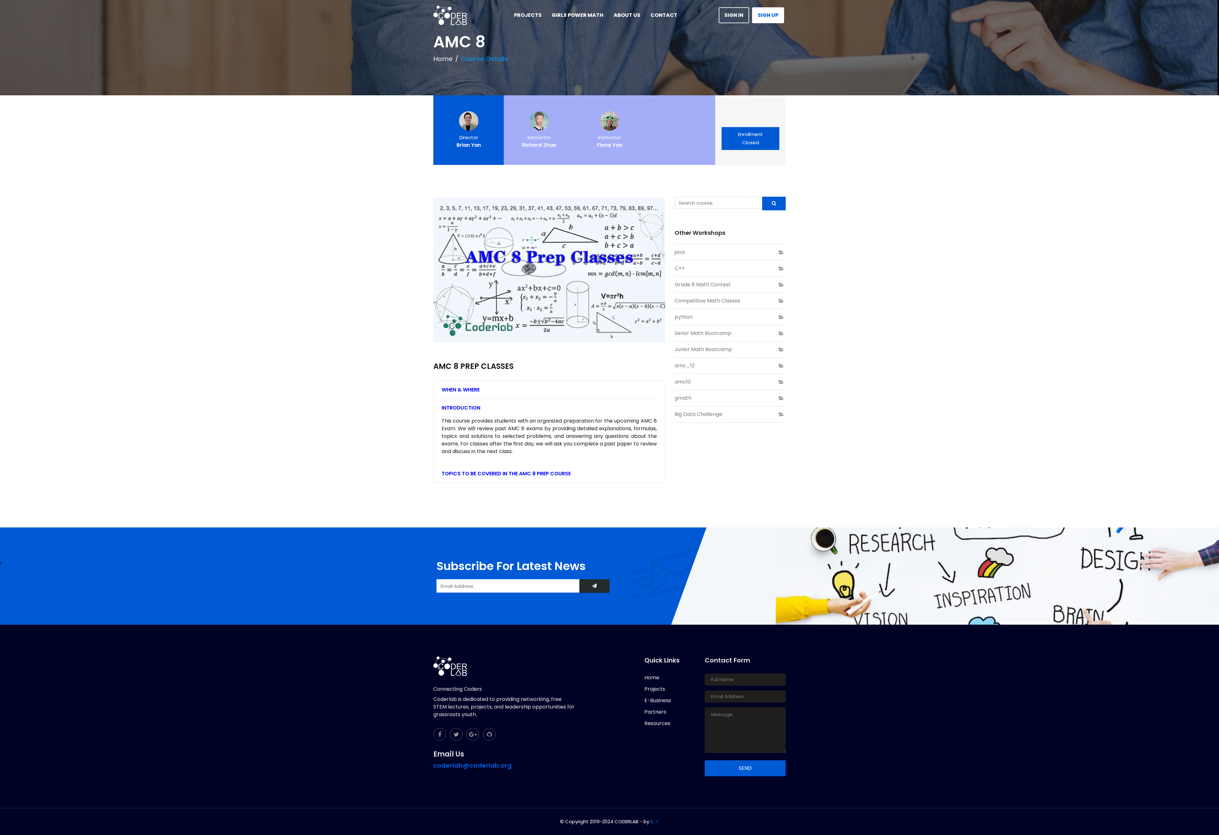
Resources (657, 723)
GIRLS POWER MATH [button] (577, 15)
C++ (680, 268)
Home (443, 59)
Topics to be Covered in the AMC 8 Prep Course (506, 473)
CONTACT (663, 15)
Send (745, 768)
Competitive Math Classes (707, 300)
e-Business (657, 700)
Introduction (461, 407)
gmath (683, 398)
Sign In (733, 15)
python (684, 317)
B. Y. (654, 821)
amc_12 (685, 365)
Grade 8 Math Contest (703, 284)
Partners (655, 712)
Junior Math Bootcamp (703, 349)
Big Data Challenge (698, 414)
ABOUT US (627, 15)
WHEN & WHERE (461, 389)
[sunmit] (594, 586)
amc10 (683, 381)
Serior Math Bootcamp (703, 333)
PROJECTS (528, 15)
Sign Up (768, 15)
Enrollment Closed (750, 138)
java (680, 252)
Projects (654, 689)
